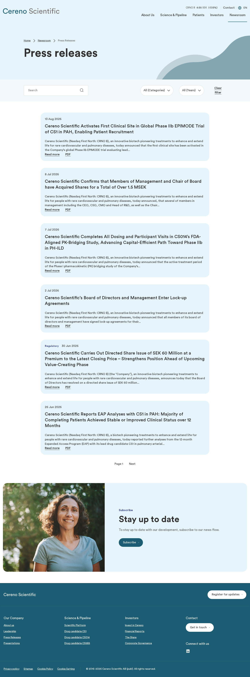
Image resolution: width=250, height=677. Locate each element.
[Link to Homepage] (31, 11)
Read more (52, 154)
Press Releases (12, 637)
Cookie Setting (66, 669)
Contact (229, 7)
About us (9, 625)
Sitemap (28, 669)
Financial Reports (134, 631)
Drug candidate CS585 (77, 643)
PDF (68, 154)
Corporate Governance (138, 643)
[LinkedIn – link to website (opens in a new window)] (188, 651)
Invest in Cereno (134, 625)
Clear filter (218, 90)
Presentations (12, 643)
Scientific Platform (75, 625)
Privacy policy (11, 669)
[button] (227, 594)
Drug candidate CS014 (77, 637)
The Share (131, 637)
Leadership (10, 631)
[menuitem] (148, 16)
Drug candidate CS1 (75, 631)
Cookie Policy (45, 669)
